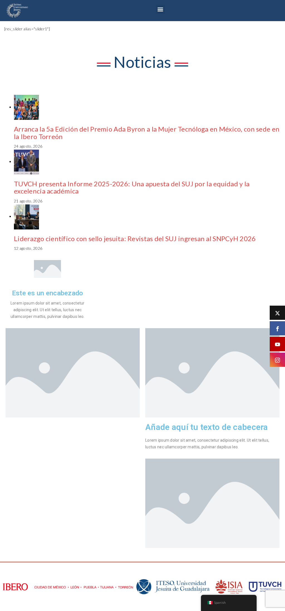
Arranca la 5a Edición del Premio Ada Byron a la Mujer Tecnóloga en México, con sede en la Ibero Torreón (146, 132)
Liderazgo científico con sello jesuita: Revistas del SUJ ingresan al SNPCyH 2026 (134, 238)
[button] (160, 9)
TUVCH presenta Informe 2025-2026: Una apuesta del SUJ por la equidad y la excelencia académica (131, 187)
